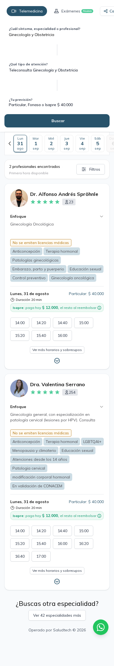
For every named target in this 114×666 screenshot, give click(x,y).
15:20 (20, 335)
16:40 (20, 556)
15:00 (84, 322)
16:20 (84, 543)
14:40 (62, 322)
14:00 (20, 322)
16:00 (62, 335)
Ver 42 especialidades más (57, 615)
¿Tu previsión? (20, 100)
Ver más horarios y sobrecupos (57, 350)
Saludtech (62, 629)
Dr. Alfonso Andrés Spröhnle (64, 194)
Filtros (94, 169)
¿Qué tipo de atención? (28, 64)
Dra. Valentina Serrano (57, 384)
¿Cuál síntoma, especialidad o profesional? (44, 29)
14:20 (41, 322)
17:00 (41, 556)
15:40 (41, 335)
